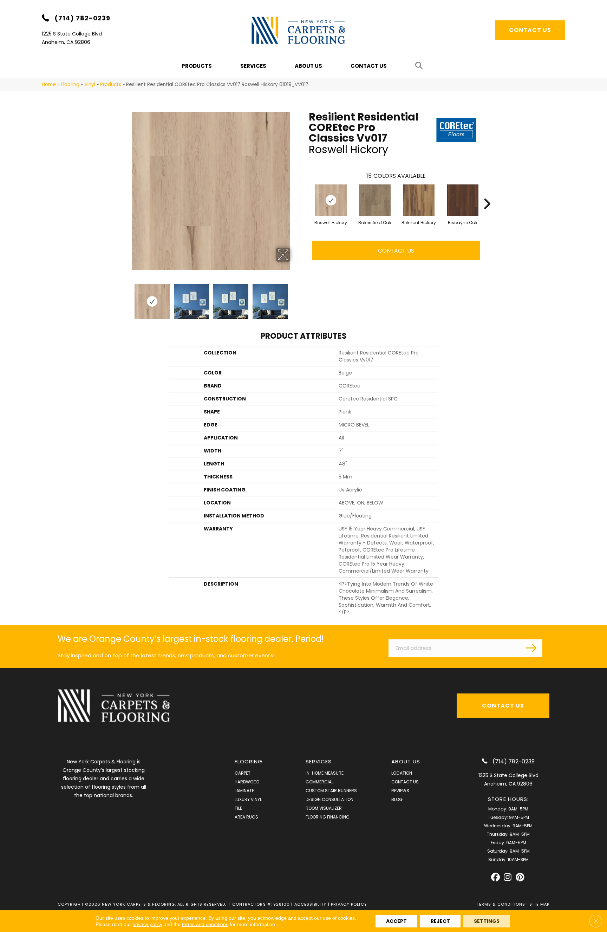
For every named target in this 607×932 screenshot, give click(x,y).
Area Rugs (246, 817)
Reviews (400, 791)
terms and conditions (205, 924)
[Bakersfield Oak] (374, 200)
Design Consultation (329, 799)
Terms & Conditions (501, 904)
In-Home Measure (325, 773)
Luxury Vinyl (248, 799)
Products (110, 84)
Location (401, 773)
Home (49, 84)
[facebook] (495, 877)
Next (294, 297)
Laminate (244, 791)
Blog (397, 799)
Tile (238, 808)
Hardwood (247, 782)
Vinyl (89, 84)
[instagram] (507, 877)
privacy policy (147, 924)
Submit (531, 647)
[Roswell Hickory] (330, 200)
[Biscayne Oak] (462, 200)
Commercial (319, 782)
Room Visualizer (324, 808)
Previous (127, 297)
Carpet (242, 773)
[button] (420, 65)
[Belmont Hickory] (418, 200)
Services (253, 66)
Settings (487, 921)
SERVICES (319, 761)
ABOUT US (405, 761)
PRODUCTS (197, 66)
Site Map (539, 904)
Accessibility (310, 904)
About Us (308, 66)
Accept (396, 921)
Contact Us (369, 66)
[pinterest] (520, 877)
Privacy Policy (349, 904)
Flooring (70, 84)
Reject (440, 921)
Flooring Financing (328, 817)
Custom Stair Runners (331, 791)
